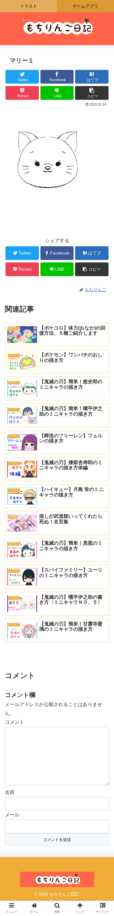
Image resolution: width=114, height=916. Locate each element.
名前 (10, 792)
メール (12, 814)
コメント (14, 722)
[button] (102, 650)
